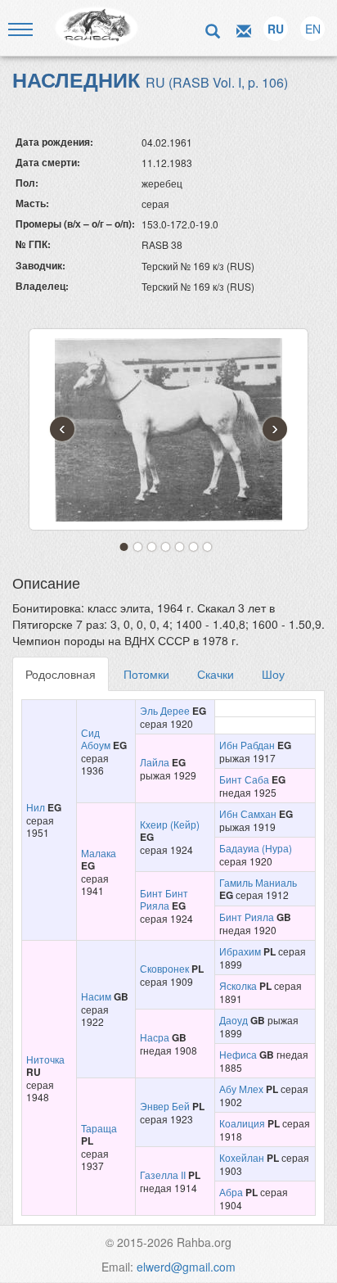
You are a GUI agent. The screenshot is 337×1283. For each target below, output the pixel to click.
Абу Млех (241, 1089)
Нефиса (238, 1054)
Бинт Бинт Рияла (164, 899)
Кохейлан (241, 1157)
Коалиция (242, 1123)
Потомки (146, 674)
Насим (96, 996)
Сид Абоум (95, 738)
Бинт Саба (244, 779)
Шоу (273, 674)
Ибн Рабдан (247, 745)
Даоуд (233, 1020)
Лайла (154, 762)
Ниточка (45, 1059)
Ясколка (238, 985)
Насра (154, 1037)
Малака (98, 853)
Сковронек (164, 968)
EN (313, 28)
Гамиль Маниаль (258, 882)
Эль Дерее (165, 710)
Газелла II (163, 1174)
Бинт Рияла (246, 917)
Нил (35, 807)
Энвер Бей (165, 1106)
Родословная (60, 674)
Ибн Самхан (247, 813)
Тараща (99, 1128)
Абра (231, 1192)
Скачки (215, 674)
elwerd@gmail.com (186, 1266)
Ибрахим (240, 951)
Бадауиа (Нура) (255, 848)
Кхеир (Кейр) (170, 824)
